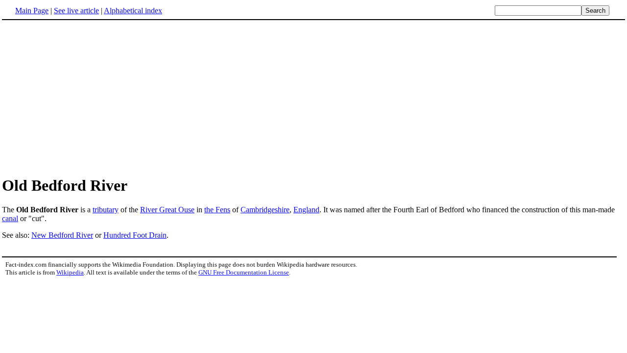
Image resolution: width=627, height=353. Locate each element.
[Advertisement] (313, 97)
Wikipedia (70, 272)
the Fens (217, 209)
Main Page (31, 10)
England (306, 209)
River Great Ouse (167, 209)
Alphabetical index (133, 10)
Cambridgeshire (265, 209)
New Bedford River (62, 235)
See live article (76, 10)
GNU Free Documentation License (243, 272)
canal (10, 218)
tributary (106, 209)
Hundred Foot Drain (135, 235)
